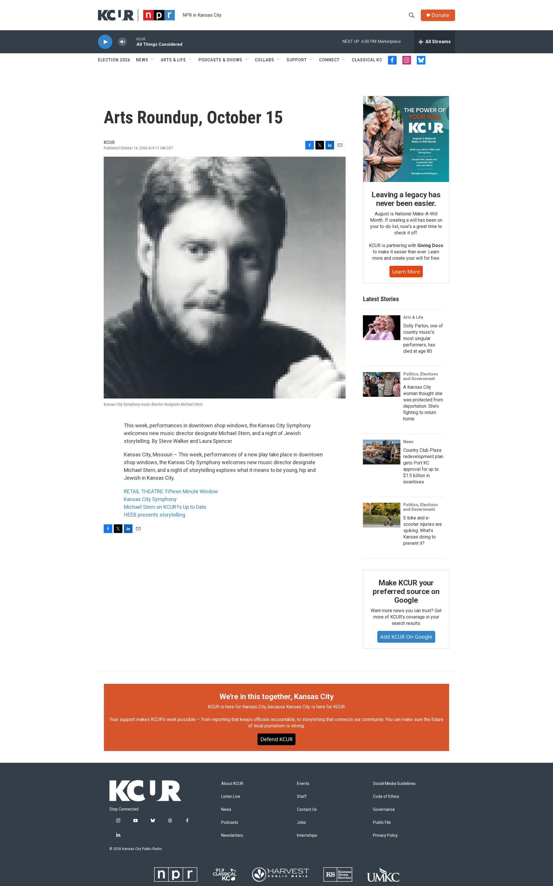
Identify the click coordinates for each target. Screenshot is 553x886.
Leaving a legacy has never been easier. (406, 199)
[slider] (131, 42)
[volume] (122, 41)
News (142, 60)
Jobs (301, 822)
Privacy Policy (385, 835)
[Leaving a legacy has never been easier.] (406, 139)
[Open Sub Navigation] (152, 60)
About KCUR (232, 783)
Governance (384, 809)
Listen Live (230, 796)
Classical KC (367, 60)
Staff (302, 796)
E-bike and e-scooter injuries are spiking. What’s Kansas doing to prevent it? (422, 530)
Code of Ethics (386, 796)
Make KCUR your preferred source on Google (406, 591)
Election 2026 (114, 60)
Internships (307, 835)
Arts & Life (173, 60)
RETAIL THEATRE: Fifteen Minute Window (171, 491)
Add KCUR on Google (406, 636)
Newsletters (232, 835)
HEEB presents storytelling (154, 515)
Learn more (406, 271)
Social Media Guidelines (394, 783)
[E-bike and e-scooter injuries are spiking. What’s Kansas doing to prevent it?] (381, 515)
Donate (440, 15)
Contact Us (307, 809)
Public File (382, 822)
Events (303, 783)
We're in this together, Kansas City (276, 696)
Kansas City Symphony (150, 499)
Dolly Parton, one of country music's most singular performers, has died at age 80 (423, 338)
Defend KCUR (276, 739)
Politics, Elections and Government (420, 376)
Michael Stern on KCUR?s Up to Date (165, 507)
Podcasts (229, 822)
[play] (105, 42)
